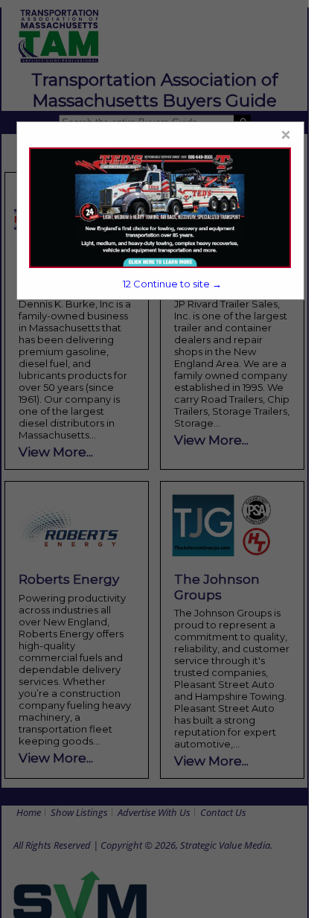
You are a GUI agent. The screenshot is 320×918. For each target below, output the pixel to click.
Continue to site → (172, 284)
